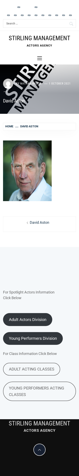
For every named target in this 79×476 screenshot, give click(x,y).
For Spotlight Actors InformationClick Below (28, 295)
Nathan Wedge (31, 83)
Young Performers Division (33, 338)
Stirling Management (39, 38)
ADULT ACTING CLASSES (31, 369)
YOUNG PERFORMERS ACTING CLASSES (36, 391)
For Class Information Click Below (30, 353)
